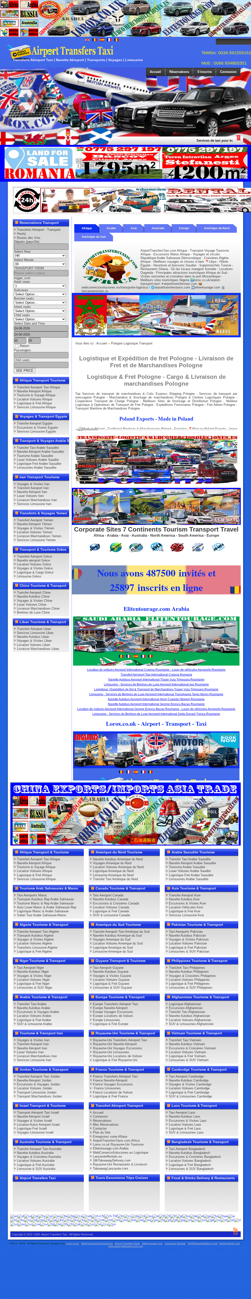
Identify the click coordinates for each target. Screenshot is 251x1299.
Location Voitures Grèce (34, 564)
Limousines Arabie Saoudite (36, 467)
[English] (14, 1216)
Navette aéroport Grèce (33, 560)
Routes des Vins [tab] (28, 238)
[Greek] (200, 1216)
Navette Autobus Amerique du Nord (118, 859)
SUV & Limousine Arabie (34, 1024)
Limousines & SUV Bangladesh (191, 1169)
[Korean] (67, 1220)
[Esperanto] (148, 1216)
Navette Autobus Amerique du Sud (117, 935)
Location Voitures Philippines (189, 980)
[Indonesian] (33, 1220)
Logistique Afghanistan (185, 1004)
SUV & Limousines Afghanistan (191, 1024)
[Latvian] (88, 1220)
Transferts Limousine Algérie (37, 947)
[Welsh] (104, 1224)
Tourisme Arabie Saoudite (35, 456)
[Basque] (56, 1216)
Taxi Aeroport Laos (182, 1112)
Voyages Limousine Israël (35, 1132)
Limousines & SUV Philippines (190, 987)
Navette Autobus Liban (33, 637)
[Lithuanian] (94, 1220)
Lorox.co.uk (72, 1243)
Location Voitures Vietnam (187, 1052)
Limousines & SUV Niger (34, 987)
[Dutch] (142, 1216)
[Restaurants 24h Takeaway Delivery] (63, 211)
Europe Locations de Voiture (113, 1016)
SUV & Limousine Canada (111, 915)
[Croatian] (120, 1216)
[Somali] (14, 1224)
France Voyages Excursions (113, 1084)
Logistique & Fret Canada (111, 911)
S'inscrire (204, 72)
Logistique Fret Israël (32, 1128)
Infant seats (22, 307)
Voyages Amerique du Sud (111, 939)
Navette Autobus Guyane (110, 971)
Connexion (228, 72)
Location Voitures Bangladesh (190, 1160)
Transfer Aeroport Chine (33, 592)
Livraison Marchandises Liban (38, 649)
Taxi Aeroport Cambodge (186, 1076)
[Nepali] (139, 1220)
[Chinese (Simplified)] (97, 1216)
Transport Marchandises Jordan (39, 1096)
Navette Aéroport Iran (32, 492)
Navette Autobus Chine (33, 596)
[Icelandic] (27, 1220)
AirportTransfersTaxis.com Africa (116, 1140)
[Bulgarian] (71, 1216)
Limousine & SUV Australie (36, 1169)
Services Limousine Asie (186, 915)
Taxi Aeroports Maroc (32, 895)
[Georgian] (186, 1216)
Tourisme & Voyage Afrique (36, 395)
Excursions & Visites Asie (187, 903)
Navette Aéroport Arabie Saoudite (40, 451)
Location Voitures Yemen (34, 532)
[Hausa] (214, 1216)
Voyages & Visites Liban (34, 641)
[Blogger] (37, 1196)
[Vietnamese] (98, 1224)
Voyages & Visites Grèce (35, 568)
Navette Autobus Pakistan (187, 935)
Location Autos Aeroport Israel (38, 1124)
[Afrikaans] (21, 1216)
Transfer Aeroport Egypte (34, 423)
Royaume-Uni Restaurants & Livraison (120, 1164)
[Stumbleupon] (55, 1196)
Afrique (87, 228)
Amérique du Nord (216, 228)
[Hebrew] (231, 1216)
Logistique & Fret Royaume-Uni (115, 1060)
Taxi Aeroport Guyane (108, 968)
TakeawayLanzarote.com (110, 1168)
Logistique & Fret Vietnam (187, 1056)
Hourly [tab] (21, 233)
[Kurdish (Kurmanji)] (74, 1220)
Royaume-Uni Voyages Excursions (117, 1048)
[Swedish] (44, 1224)
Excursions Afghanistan (185, 1008)
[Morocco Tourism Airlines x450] (156, 336)
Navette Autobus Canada (110, 899)
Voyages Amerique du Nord (112, 863)
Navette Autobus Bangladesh (189, 1153)
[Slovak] (230, 1220)
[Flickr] (27, 1205)
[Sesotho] (223, 1220)
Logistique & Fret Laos (185, 1128)
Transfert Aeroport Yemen (35, 520)
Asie (134, 228)
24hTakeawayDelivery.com (112, 1160)
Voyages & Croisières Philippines (192, 976)
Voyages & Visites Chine (34, 600)
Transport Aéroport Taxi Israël (38, 1112)
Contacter (100, 1128)
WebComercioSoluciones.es (97, 1243)
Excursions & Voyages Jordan (38, 1084)
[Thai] (64, 1224)
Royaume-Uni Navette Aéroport (115, 1044)
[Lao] (81, 1220)
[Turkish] (70, 1224)
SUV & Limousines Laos (186, 1132)
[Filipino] (162, 1216)
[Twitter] (27, 1187)
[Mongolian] (131, 1220)
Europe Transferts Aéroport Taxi (115, 1004)
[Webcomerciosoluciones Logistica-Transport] (139, 211)
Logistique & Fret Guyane (111, 983)
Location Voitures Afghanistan (190, 1020)
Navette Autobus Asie (184, 899)
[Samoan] (202, 1220)
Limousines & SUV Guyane (112, 987)
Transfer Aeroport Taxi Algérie (38, 931)
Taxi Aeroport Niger (30, 968)
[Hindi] (13, 1220)
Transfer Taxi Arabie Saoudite (38, 448)
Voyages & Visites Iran (33, 484)
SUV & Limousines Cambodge (190, 1096)
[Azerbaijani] (49, 1216)
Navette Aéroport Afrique (34, 391)
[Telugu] (57, 1224)
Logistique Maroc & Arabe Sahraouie (43, 911)
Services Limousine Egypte (36, 431)
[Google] (37, 1187)
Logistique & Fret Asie (184, 911)
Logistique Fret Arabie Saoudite (39, 463)
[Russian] (194, 1220)
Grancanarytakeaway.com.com (125, 1246)
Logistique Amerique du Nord (113, 871)
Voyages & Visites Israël (34, 1120)
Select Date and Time (29, 323)
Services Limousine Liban (35, 633)
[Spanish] (21, 1224)
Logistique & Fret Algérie (34, 951)
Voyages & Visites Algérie (35, 939)
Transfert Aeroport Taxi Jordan (38, 1076)
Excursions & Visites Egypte (37, 427)
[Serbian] (217, 1220)
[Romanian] (188, 1220)
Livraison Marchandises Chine (38, 608)
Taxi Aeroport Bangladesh (187, 1149)
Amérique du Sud (94, 237)
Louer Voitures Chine (31, 604)
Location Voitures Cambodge (189, 1088)
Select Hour (22, 251)
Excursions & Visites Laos (188, 1120)
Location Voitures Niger (33, 980)
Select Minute (24, 260)
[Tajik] (51, 1224)
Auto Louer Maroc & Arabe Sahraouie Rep (46, 907)
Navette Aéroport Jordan (34, 1080)
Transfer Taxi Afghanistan (187, 1012)
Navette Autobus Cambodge (189, 1080)
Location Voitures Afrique (34, 399)
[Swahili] (36, 1224)
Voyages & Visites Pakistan (189, 939)
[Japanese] (53, 1220)
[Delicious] (27, 1196)
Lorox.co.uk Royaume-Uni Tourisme (118, 1144)
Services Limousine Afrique (36, 407)
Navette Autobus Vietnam (187, 1044)
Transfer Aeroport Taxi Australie (39, 1149)
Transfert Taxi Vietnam (185, 1040)
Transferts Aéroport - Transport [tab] (39, 230)
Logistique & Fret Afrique (34, 403)
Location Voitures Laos (185, 1124)
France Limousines (107, 1088)
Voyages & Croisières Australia (39, 1157)
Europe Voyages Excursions (113, 1012)
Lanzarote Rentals (175, 1243)
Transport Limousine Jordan (36, 1092)
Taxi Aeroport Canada (108, 895)
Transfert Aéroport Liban (34, 629)
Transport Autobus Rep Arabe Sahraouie (45, 899)
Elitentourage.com (152, 1243)
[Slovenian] (237, 1220)
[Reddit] (46, 1196)
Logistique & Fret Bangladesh (190, 1165)
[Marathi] (123, 1220)
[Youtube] (46, 1187)
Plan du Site (101, 1132)
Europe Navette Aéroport (110, 1008)
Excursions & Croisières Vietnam (192, 1048)
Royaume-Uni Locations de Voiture (117, 1056)
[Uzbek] (91, 1224)
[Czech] (127, 1216)
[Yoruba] (112, 1224)
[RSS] (74, 1196)
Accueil (155, 72)
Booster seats (24, 298)
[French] (173, 1216)
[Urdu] (84, 1224)
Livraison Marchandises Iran (37, 500)
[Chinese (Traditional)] (110, 1216)
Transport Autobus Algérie (35, 935)
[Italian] (47, 1220)
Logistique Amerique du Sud (113, 947)
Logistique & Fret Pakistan (188, 947)
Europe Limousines (106, 1020)
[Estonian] (155, 1216)
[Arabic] (35, 1216)
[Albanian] (28, 1216)
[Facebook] (18, 1187)
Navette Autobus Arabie (33, 1008)
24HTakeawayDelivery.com (203, 1243)
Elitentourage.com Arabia (110, 1148)
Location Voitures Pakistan (188, 943)
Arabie (111, 228)
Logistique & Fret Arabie (34, 1020)
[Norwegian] (147, 1220)
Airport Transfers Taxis (127, 1243)
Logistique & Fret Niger (33, 983)
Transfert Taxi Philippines (187, 968)
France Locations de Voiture (113, 1092)
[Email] (65, 1196)
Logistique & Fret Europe (110, 1024)
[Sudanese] (28, 1224)
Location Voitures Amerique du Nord (118, 867)
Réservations (179, 72)
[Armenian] (42, 1216)
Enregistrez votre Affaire (110, 1136)
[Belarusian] (64, 1216)
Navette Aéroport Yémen (34, 524)
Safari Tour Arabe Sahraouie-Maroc (41, 915)
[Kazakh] (59, 1220)
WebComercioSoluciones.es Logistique (120, 1152)
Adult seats (22, 282)
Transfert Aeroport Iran (33, 488)
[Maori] (116, 1220)
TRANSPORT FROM (29, 268)
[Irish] (40, 1220)
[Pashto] (154, 1220)
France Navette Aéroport (110, 1080)
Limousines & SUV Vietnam (189, 1060)
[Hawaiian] (223, 1216)
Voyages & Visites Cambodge (190, 1084)
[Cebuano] (86, 1216)
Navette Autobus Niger (33, 971)
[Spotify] (18, 1205)
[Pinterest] (74, 1187)
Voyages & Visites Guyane (112, 976)
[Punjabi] (181, 1220)
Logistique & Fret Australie (35, 1165)
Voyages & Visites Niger (34, 976)
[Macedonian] (101, 1220)
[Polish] (167, 1220)
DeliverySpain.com (229, 1243)
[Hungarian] (20, 1220)
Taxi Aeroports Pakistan (186, 931)
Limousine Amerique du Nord (113, 875)
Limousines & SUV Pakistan (189, 951)
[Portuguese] (174, 1220)
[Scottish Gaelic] (210, 1220)
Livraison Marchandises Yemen (39, 536)
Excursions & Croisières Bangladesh (195, 1157)
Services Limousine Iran (34, 504)
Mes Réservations (106, 1124)
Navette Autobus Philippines (189, 971)
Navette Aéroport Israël (33, 1116)
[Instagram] (65, 1187)
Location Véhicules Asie (186, 907)
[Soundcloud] (55, 1187)
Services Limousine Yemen (36, 540)
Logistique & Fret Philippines (189, 983)
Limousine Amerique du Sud (113, 951)
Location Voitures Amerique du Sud (118, 943)
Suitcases (21, 290)
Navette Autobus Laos (184, 1116)
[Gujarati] (207, 1216)
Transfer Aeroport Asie (185, 895)
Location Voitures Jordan (34, 1088)
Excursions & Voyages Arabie (38, 1012)
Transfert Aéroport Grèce (34, 556)
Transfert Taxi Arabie (31, 1004)
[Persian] (161, 1220)
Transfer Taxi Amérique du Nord (115, 879)
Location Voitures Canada (111, 907)
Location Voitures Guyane (111, 980)
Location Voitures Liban (33, 645)
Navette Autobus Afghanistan (189, 1016)
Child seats (22, 315)
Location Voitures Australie (36, 1160)
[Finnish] (167, 1216)
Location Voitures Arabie (34, 1016)
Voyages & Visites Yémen (35, 528)
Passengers (22, 350)
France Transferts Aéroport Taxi (115, 1076)
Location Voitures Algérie (34, 943)
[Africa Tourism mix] (156, 524)
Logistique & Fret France (110, 1096)
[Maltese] (109, 1220)
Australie (158, 228)
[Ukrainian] (77, 1224)
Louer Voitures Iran (30, 496)
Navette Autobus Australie (35, 1153)
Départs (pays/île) (26, 242)
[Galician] (179, 1216)
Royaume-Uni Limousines (111, 1052)
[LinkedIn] (18, 1196)
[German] (193, 1216)
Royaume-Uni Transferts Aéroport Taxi (120, 1040)
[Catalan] (78, 1216)
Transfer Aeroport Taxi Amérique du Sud (121, 931)
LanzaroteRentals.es (107, 1156)
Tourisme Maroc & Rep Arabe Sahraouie (45, 903)
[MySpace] (37, 1205)
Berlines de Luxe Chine (33, 612)
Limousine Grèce (29, 576)
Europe (184, 228)
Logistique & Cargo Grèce (35, 572)
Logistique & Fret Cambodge (189, 1092)
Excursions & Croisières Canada (116, 903)
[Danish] (135, 1216)
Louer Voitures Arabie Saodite (38, 460)
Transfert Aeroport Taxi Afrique (38, 387)
